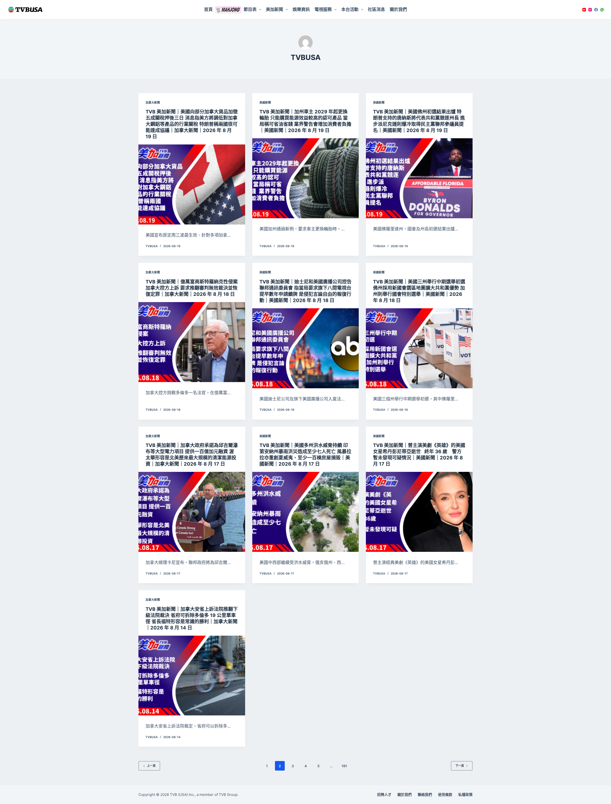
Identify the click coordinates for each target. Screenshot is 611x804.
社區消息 (376, 9)
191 (344, 766)
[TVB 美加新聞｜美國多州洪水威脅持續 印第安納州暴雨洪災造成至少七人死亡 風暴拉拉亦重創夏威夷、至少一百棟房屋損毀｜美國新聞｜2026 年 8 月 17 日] (305, 512)
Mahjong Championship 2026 (228, 9)
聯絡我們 (425, 794)
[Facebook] (596, 9)
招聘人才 (384, 794)
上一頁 (151, 765)
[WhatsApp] (602, 9)
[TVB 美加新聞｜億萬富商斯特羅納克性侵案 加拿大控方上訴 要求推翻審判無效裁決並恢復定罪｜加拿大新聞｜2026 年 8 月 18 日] (191, 342)
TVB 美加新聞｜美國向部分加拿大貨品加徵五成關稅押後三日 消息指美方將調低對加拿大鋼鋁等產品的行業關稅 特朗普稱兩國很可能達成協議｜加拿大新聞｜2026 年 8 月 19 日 (192, 124)
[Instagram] (590, 9)
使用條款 (445, 794)
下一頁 (459, 765)
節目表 (250, 9)
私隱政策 (465, 794)
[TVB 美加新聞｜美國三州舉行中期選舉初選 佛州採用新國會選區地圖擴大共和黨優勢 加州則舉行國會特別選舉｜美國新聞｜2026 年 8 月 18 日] (419, 348)
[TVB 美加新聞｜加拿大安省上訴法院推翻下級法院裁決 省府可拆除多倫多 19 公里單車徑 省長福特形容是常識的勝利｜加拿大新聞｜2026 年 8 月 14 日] (191, 676)
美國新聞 (265, 102)
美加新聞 (274, 9)
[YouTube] (584, 9)
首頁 (208, 9)
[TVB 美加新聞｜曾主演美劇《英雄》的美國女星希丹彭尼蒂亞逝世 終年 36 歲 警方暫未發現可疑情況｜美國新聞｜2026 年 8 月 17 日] (419, 512)
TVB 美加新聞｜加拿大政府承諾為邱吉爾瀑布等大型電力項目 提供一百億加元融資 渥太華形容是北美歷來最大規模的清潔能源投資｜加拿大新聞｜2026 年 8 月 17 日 (192, 454)
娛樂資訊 (301, 9)
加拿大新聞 (153, 102)
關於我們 (398, 9)
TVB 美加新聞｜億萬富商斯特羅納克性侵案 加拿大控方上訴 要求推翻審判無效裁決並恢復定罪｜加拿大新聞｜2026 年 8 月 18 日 (192, 288)
